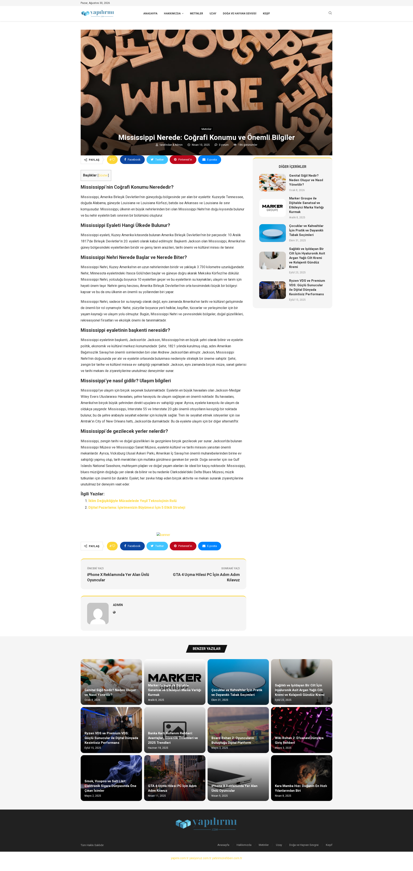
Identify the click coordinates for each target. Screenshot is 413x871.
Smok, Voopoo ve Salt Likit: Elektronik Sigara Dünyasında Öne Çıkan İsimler (110, 786)
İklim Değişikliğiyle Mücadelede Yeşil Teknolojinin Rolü (132, 501)
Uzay (213, 13)
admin (118, 605)
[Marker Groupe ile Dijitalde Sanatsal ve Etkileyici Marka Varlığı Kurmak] (272, 208)
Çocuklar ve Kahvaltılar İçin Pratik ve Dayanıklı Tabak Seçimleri (306, 230)
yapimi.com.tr (180, 858)
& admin (178, 145)
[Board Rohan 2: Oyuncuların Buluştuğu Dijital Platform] (238, 730)
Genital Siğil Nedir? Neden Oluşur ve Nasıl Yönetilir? (306, 180)
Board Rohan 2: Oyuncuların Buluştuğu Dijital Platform (232, 740)
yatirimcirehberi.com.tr (227, 858)
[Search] (330, 13)
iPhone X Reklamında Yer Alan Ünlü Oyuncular (234, 788)
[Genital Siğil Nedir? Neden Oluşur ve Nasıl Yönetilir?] (272, 183)
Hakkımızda (172, 13)
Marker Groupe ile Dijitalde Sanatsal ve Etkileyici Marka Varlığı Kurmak (306, 205)
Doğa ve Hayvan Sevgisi (239, 13)
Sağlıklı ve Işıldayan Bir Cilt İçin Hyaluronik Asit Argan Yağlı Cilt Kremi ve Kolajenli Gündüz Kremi (307, 257)
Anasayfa (150, 13)
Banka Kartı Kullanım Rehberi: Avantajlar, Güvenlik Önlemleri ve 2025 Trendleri (173, 738)
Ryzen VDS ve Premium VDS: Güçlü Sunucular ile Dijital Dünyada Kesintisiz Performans (307, 287)
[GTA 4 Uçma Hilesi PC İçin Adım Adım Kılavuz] (174, 778)
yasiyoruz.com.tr (200, 858)
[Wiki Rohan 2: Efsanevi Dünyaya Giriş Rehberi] (301, 730)
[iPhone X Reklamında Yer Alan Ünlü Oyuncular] (238, 778)
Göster (103, 175)
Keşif (266, 13)
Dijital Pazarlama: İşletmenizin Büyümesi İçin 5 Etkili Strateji (136, 507)
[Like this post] (113, 159)
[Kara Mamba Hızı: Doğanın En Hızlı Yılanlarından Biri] (301, 778)
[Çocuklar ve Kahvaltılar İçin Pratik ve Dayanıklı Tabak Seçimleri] (272, 233)
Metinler (196, 13)
